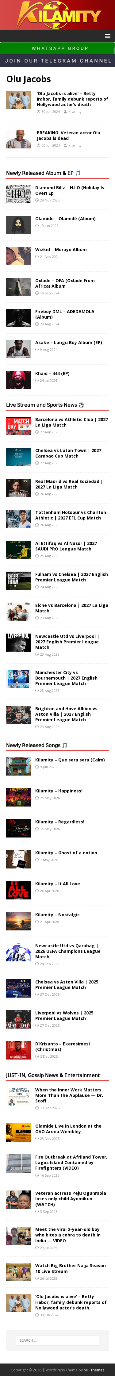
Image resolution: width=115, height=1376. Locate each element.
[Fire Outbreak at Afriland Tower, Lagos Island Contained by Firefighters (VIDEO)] (18, 1169)
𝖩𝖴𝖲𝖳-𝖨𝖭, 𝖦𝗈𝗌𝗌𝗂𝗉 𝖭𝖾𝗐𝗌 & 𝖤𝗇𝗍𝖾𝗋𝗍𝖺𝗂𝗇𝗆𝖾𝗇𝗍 (53, 1075)
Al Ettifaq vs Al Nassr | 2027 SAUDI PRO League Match (66, 546)
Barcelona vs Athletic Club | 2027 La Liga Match (71, 422)
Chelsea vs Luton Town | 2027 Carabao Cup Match (68, 453)
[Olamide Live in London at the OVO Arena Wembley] (18, 1138)
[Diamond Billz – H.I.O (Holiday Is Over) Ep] (18, 199)
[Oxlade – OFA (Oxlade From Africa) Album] (18, 292)
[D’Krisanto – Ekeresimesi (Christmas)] (18, 1056)
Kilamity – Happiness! (58, 791)
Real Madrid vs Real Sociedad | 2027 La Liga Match (69, 484)
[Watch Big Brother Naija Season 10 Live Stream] (18, 1278)
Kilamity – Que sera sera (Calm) (70, 760)
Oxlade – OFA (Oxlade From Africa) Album (65, 283)
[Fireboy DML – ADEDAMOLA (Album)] (18, 323)
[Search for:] (57, 1340)
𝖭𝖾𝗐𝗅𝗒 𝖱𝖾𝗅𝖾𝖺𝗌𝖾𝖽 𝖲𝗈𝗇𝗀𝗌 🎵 (37, 745)
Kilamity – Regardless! (59, 822)
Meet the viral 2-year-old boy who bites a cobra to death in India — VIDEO (68, 1234)
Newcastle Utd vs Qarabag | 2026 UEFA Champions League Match (68, 951)
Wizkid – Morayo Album (61, 249)
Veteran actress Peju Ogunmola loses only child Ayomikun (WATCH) (70, 1198)
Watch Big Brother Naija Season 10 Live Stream (70, 1268)
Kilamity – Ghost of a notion (66, 853)
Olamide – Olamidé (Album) (65, 218)
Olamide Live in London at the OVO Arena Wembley (68, 1128)
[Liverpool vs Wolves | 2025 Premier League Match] (18, 1025)
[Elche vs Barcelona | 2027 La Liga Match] (18, 617)
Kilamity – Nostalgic (57, 915)
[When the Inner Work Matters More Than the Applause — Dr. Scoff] (18, 1102)
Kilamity (75, 111)
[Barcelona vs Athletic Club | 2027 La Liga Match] (18, 431)
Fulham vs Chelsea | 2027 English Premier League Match (71, 577)
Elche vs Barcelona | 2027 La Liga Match (71, 608)
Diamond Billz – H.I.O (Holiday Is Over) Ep (69, 190)
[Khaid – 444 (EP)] (18, 385)
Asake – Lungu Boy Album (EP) (68, 342)
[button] (106, 35)
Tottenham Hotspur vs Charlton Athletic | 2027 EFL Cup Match (70, 515)
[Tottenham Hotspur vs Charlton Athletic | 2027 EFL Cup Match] (18, 524)
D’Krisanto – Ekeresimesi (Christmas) (62, 1046)
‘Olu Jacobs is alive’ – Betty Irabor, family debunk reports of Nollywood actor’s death (72, 98)
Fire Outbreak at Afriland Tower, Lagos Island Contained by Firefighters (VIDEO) (71, 1162)
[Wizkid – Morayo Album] (18, 261)
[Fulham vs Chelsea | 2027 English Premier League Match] (18, 586)
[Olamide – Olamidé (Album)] (18, 230)
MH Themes (94, 1370)
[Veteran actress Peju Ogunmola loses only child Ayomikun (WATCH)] (18, 1205)
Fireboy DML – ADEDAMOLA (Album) (64, 314)
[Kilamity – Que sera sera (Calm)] (18, 772)
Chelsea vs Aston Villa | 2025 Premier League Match (66, 984)
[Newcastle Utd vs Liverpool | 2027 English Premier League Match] (18, 648)
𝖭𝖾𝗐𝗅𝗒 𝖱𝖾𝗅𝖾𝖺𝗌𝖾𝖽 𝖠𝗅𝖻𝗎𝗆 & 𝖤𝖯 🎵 (43, 173)
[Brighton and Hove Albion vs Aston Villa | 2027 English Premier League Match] (18, 721)
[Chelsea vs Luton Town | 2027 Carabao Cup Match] (18, 462)
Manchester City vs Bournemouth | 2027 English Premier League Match (66, 677)
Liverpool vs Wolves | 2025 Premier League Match (64, 1015)
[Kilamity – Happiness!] (18, 803)
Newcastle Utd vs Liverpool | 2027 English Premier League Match (67, 641)
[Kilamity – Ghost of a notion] (18, 865)
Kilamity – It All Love (57, 884)
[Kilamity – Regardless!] (18, 834)
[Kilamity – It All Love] (18, 896)
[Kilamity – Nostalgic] (18, 926)
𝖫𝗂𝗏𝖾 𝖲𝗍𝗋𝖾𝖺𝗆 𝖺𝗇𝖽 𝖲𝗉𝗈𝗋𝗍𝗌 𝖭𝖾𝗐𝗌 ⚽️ (45, 404)
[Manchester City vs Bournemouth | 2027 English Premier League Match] (18, 684)
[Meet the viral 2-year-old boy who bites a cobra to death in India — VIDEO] (18, 1241)
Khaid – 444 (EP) (52, 373)
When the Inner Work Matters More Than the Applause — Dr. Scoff (69, 1095)
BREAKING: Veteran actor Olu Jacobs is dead (68, 135)
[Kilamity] (57, 26)
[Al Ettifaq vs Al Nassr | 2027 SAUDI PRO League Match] (18, 555)
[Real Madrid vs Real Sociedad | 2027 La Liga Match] (18, 493)
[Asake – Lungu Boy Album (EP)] (18, 354)
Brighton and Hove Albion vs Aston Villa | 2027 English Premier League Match (66, 714)
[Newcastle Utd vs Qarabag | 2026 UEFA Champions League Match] (18, 957)
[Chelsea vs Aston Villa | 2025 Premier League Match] (18, 994)
